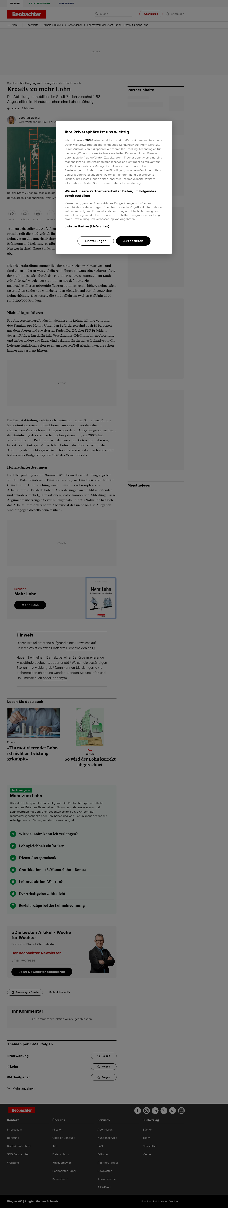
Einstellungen (96, 241)
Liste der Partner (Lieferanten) (87, 226)
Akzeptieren (133, 241)
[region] (114, 187)
